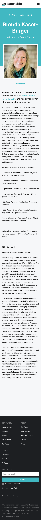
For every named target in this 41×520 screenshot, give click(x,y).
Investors (5, 431)
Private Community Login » (11, 496)
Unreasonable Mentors (22, 15)
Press (23, 444)
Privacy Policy (13, 488)
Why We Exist (25, 431)
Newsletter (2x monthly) (13, 484)
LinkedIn (4, 459)
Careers (23, 440)
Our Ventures (6, 440)
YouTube (5, 463)
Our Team (24, 427)
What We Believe (27, 435)
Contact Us (5, 454)
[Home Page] (12, 4)
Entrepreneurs (7, 427)
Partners (4, 435)
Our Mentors (6, 444)
